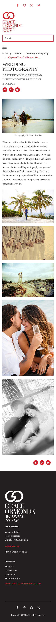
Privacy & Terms (12, 578)
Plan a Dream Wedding (16, 552)
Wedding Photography (20, 67)
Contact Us (10, 574)
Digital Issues (11, 570)
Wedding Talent (12, 532)
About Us (9, 567)
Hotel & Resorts (12, 536)
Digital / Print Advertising (16, 540)
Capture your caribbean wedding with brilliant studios (22, 79)
